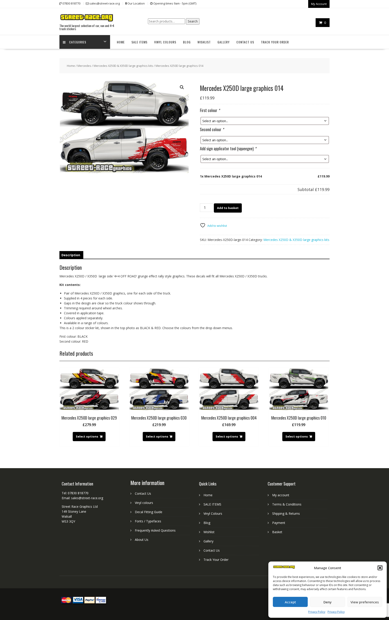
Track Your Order (275, 42)
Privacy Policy (316, 612)
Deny (327, 602)
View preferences (365, 602)
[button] (380, 568)
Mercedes (84, 66)
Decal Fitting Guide (148, 512)
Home (121, 42)
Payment (278, 523)
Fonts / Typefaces (148, 521)
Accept (290, 602)
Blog (187, 42)
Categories (77, 42)
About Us (141, 539)
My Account (319, 4)
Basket (277, 532)
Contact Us (245, 42)
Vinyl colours (144, 503)
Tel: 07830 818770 (75, 493)
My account (280, 495)
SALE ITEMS (139, 42)
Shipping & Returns (286, 513)
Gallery (223, 42)
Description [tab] (70, 255)
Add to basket (228, 208)
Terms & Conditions (286, 504)
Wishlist (204, 42)
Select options (87, 436)
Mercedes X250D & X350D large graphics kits (123, 66)
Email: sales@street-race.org (82, 498)
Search (193, 21)
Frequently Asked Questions (155, 530)
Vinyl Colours (165, 42)
